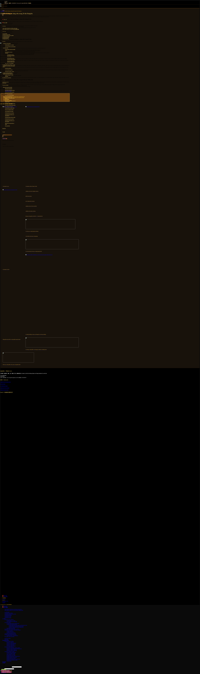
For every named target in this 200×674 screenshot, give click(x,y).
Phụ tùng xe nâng (5, 640)
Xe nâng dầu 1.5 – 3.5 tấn (11, 620)
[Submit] (2, 15)
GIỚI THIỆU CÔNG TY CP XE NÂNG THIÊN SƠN (14, 610)
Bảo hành (4, 601)
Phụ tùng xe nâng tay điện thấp (10, 105)
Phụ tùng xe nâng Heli (8, 93)
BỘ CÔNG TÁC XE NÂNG (9, 636)
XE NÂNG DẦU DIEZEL (9, 619)
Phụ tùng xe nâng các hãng (7, 87)
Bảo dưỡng (5, 98)
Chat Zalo (3, 669)
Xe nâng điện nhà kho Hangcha (12, 624)
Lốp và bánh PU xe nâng (11, 654)
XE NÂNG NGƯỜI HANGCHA (10, 633)
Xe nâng (3, 599)
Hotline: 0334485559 (5, 670)
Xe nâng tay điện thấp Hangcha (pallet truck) (16, 627)
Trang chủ (2, 11)
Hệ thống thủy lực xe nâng (11, 658)
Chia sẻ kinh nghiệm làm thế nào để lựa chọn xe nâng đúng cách (14, 96)
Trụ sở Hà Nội (7, 612)
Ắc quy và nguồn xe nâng (11, 653)
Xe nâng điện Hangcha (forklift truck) (13, 623)
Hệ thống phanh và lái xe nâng (12, 657)
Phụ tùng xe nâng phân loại (9, 646)
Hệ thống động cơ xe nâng (11, 655)
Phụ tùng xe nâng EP (8, 88)
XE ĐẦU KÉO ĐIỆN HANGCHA (8, 73)
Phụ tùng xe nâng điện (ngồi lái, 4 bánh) (13, 647)
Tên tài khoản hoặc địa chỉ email (6, 666)
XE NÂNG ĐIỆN (8, 622)
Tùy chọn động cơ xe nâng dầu (12, 621)
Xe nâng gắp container (10, 631)
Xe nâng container (8, 68)
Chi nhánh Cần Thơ (8, 617)
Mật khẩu (2, 668)
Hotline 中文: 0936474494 (6, 672)
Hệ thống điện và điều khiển (11, 652)
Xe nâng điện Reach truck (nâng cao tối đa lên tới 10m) (10, 55)
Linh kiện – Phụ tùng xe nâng (9, 651)
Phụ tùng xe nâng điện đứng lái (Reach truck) (14, 648)
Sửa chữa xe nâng (6, 99)
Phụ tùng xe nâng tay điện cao (12, 649)
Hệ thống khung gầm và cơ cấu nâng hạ (13, 656)
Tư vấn (3, 602)
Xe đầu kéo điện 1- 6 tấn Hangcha (12, 635)
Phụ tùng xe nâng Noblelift (9, 95)
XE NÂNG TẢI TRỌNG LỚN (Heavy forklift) (8, 66)
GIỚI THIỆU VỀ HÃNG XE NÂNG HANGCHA (13, 609)
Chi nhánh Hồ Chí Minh (7, 100)
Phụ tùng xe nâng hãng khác (10, 90)
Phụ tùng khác (9, 660)
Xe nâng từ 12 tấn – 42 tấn (9, 71)
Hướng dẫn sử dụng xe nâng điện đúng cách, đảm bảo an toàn (13, 97)
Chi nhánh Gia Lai (5, 38)
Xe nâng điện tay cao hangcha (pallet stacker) (16, 626)
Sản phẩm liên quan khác (11, 628)
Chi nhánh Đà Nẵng (8, 615)
